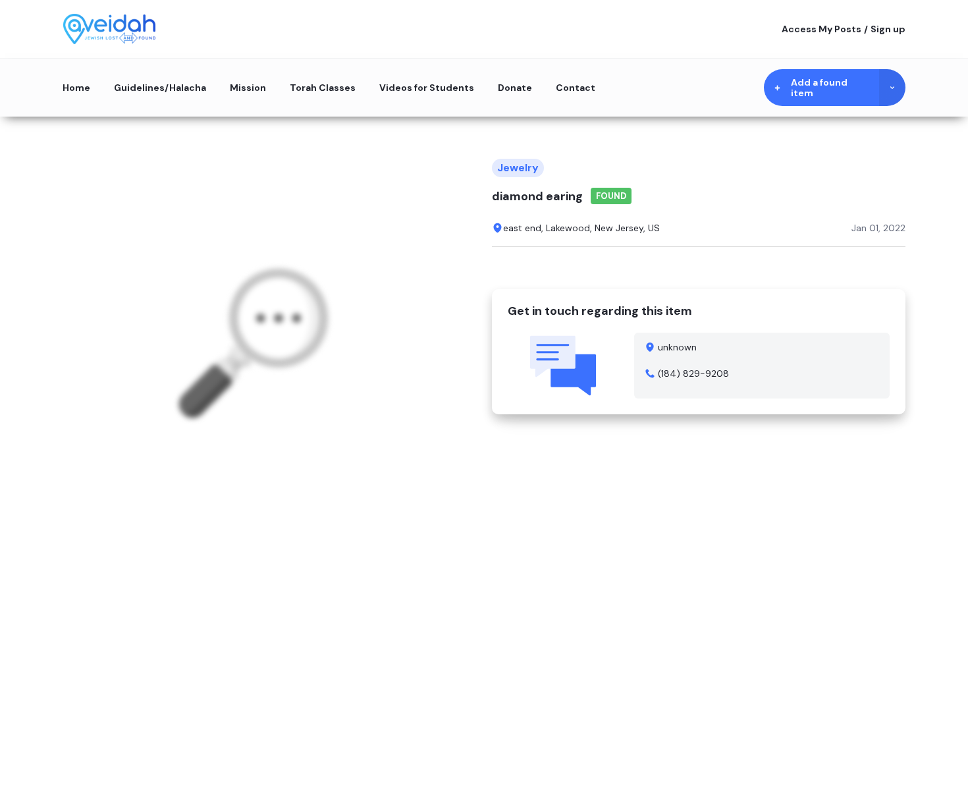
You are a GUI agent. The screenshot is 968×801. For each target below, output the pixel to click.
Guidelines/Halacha (160, 88)
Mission (248, 88)
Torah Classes (323, 88)
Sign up (888, 29)
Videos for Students (426, 88)
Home (76, 88)
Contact (575, 88)
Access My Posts (821, 29)
